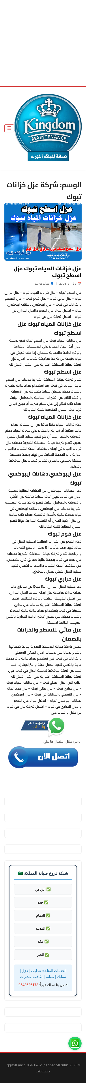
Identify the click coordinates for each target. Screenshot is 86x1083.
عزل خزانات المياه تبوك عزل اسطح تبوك (48, 271)
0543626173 (28, 985)
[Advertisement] (43, 43)
